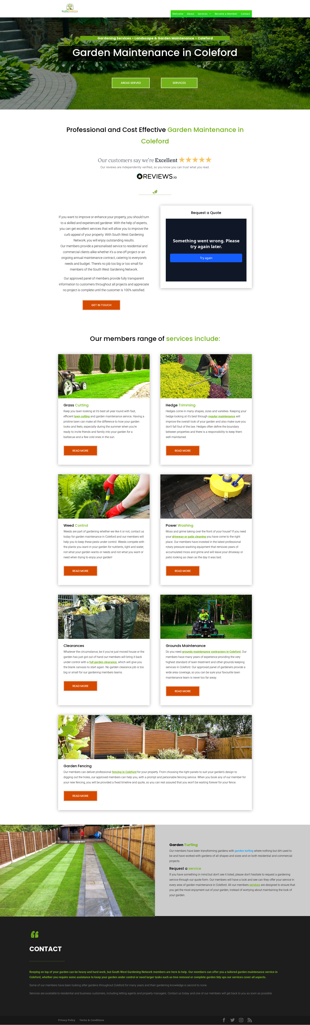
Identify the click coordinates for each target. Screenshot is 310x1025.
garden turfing (244, 850)
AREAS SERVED (131, 83)
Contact (245, 13)
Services (203, 13)
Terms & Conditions (91, 1020)
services (254, 885)
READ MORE (80, 451)
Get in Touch (101, 305)
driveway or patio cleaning (189, 536)
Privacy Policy (66, 1020)
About (190, 13)
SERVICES (179, 83)
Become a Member (226, 13)
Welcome (177, 13)
